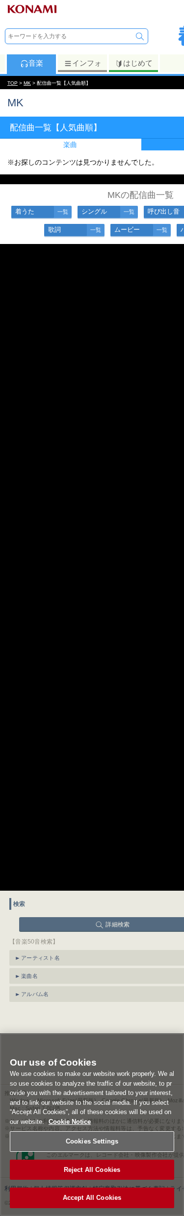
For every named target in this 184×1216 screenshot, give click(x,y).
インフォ (87, 63)
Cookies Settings (92, 1141)
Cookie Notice (70, 1121)
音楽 (35, 63)
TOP (12, 83)
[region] (92, 1124)
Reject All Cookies (92, 1169)
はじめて (138, 63)
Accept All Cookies (92, 1197)
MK (27, 83)
